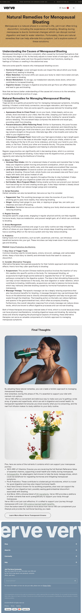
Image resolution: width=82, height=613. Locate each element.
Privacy (7, 606)
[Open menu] (74, 8)
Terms (12, 606)
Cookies (18, 606)
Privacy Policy (47, 585)
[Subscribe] (75, 581)
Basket (65, 8)
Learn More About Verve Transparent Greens (27, 515)
